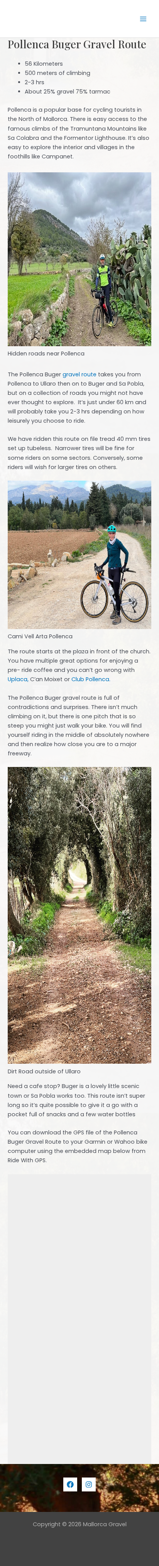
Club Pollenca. (90, 679)
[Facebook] (70, 1484)
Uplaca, (18, 679)
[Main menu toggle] (143, 19)
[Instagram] (89, 1484)
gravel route (79, 374)
